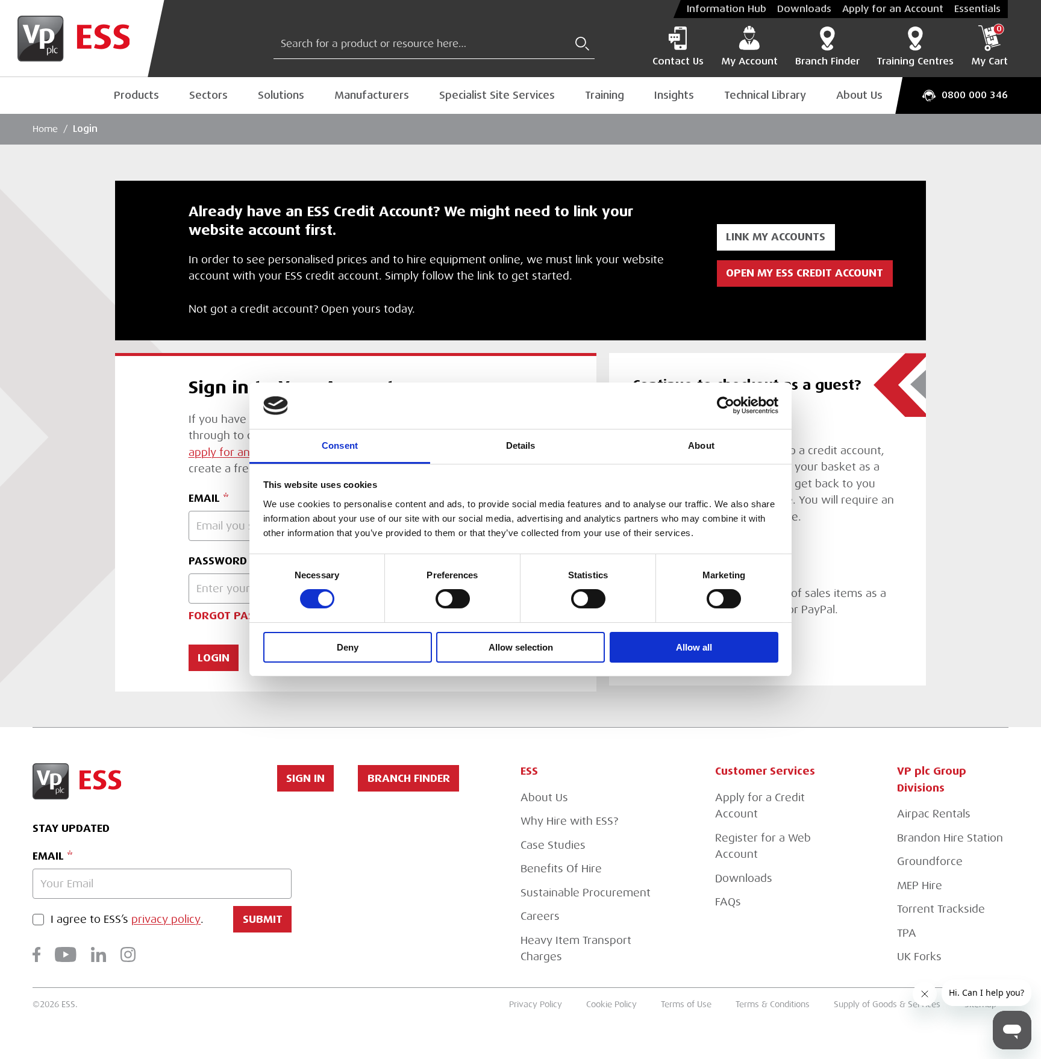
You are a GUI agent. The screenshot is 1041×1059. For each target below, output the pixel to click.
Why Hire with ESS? (569, 821)
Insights (674, 95)
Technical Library (765, 95)
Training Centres (915, 61)
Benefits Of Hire (561, 869)
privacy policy (166, 919)
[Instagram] (128, 954)
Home (45, 128)
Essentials (977, 9)
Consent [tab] (340, 445)
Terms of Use (686, 1004)
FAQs (728, 902)
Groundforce (930, 861)
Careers (540, 916)
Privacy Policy (535, 1004)
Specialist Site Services (497, 95)
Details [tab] (521, 445)
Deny (347, 647)
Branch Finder (827, 61)
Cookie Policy (611, 1004)
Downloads (804, 9)
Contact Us (678, 61)
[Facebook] (36, 954)
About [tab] (701, 445)
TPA (906, 933)
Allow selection (521, 647)
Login (85, 128)
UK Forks (919, 957)
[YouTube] (66, 954)
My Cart (989, 46)
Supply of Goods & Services (887, 1004)
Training (604, 95)
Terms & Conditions (773, 1004)
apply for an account (241, 452)
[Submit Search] (582, 44)
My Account (749, 61)
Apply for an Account (892, 9)
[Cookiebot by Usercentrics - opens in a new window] (725, 405)
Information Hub (726, 9)
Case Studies (553, 845)
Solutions (281, 95)
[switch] (453, 598)
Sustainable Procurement (585, 893)
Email (48, 856)
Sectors (208, 95)
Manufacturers (371, 95)
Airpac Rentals (934, 814)
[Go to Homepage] (82, 38)
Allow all (694, 647)
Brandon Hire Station (950, 838)
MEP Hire (919, 885)
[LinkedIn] (98, 954)
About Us (859, 95)
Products (136, 95)
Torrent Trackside (941, 909)
